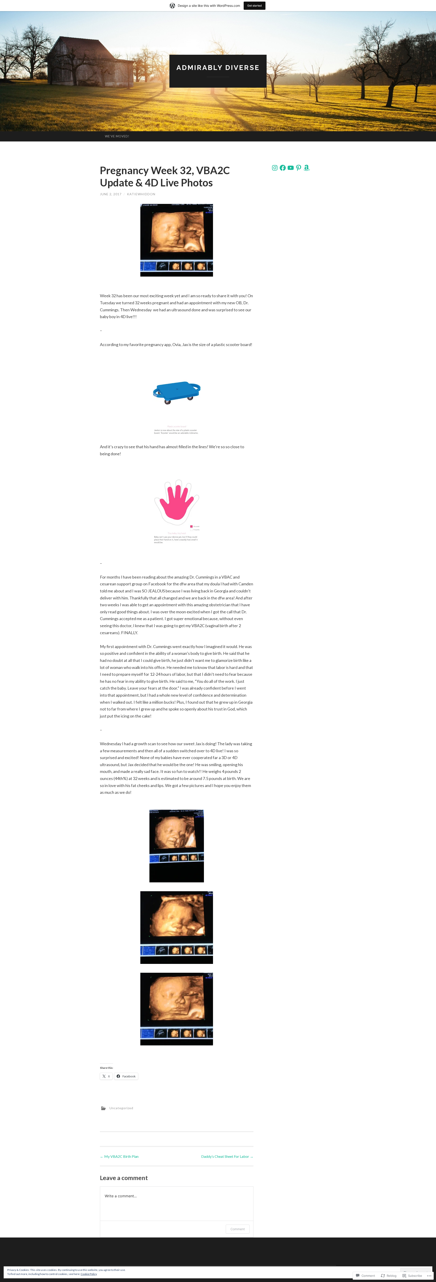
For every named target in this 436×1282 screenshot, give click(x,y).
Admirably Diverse (218, 68)
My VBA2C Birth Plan (119, 1156)
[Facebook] (282, 167)
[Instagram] (274, 167)
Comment (237, 1229)
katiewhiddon (141, 194)
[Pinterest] (298, 167)
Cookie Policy (89, 1274)
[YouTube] (290, 167)
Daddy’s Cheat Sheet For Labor (227, 1156)
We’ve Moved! (117, 136)
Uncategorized (121, 1108)
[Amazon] (306, 167)
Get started (254, 5)
